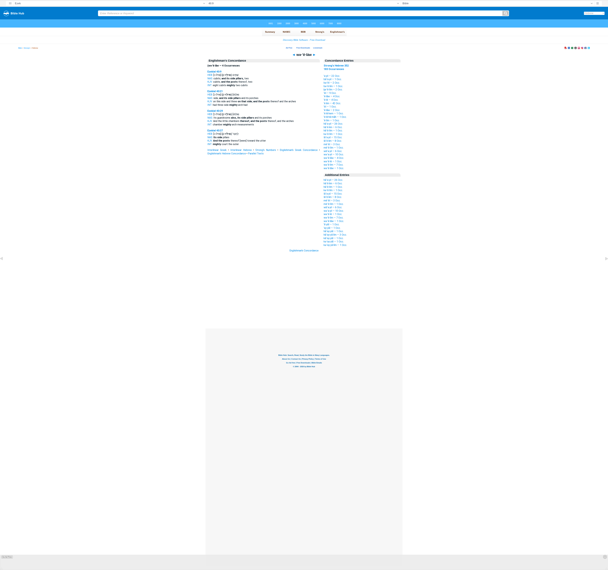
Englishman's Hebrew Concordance (226, 153)
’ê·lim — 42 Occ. (332, 103)
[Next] (604, 265)
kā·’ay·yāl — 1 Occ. (334, 238)
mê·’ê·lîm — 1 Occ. (334, 147)
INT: (209, 85)
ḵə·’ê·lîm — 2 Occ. (333, 89)
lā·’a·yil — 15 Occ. (333, 137)
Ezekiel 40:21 (215, 91)
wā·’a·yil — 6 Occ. (333, 151)
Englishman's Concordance (304, 250)
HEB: (210, 74)
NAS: (210, 78)
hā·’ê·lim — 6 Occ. (333, 127)
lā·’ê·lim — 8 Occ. (333, 140)
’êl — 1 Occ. (330, 106)
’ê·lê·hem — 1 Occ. (334, 113)
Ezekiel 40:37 (215, 130)
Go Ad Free (7, 557)
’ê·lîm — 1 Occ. (332, 120)
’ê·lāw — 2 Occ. (332, 110)
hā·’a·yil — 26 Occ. (333, 123)
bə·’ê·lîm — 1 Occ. (333, 86)
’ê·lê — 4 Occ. (331, 99)
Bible (20, 48)
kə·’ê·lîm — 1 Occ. (333, 134)
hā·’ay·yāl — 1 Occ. (334, 231)
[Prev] (4, 265)
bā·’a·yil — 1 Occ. (333, 79)
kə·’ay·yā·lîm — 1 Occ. (335, 245)
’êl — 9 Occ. (330, 93)
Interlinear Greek (217, 150)
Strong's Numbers (265, 150)
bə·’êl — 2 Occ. (332, 82)
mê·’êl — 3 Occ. (332, 144)
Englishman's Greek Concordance (299, 150)
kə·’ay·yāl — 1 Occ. (334, 241)
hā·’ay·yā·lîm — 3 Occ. (335, 234)
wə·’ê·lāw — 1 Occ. (334, 168)
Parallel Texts (256, 153)
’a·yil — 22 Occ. (332, 75)
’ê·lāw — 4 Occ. (332, 96)
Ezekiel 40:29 (215, 110)
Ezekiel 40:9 (214, 71)
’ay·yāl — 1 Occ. (332, 227)
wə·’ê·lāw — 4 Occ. (334, 157)
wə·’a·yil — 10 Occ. (334, 154)
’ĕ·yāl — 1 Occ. (331, 224)
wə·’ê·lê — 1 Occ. (333, 161)
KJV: (209, 81)
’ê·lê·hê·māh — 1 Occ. (335, 116)
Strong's (27, 48)
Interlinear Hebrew (241, 150)
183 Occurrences (334, 69)
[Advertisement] (304, 309)
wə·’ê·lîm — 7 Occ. (333, 164)
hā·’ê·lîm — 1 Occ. (333, 130)
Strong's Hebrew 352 (336, 65)
